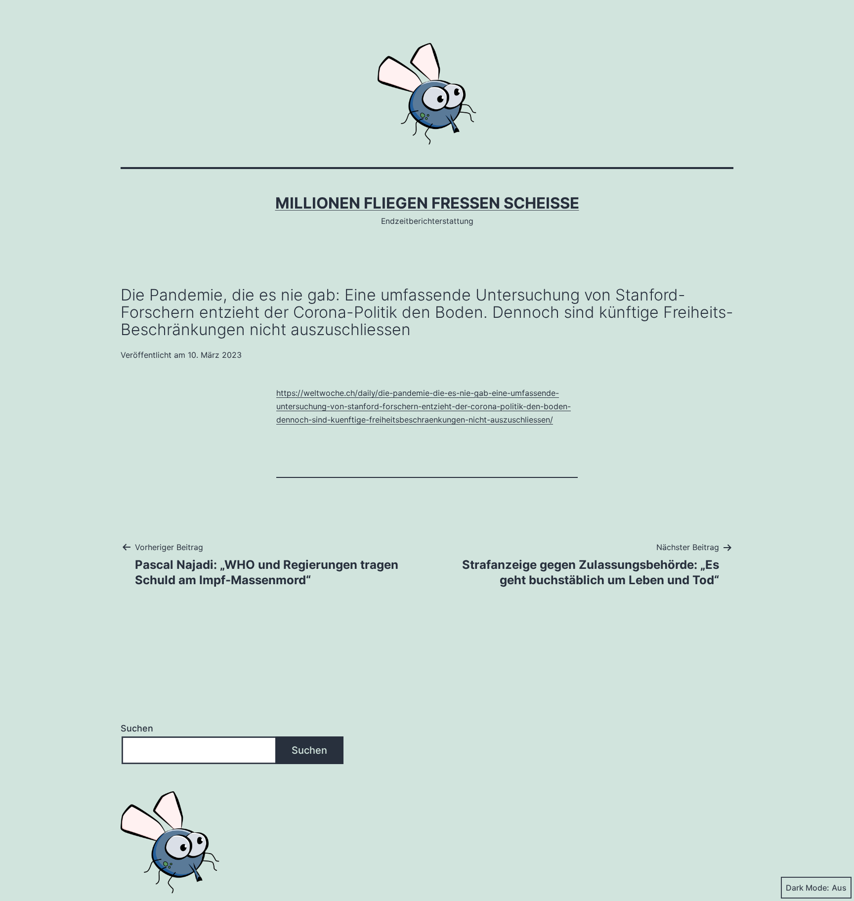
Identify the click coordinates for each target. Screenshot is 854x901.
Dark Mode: (807, 888)
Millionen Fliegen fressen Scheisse (427, 203)
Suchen (137, 728)
